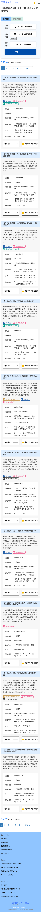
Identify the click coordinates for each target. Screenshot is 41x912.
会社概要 (4, 885)
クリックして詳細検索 (24, 27)
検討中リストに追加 (31, 144)
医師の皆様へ (5, 846)
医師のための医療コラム (9, 871)
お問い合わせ (5, 853)
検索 (16, 52)
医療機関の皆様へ (7, 850)
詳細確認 (7, 144)
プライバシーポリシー (8, 893)
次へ (22, 68)
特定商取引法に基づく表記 (10, 896)
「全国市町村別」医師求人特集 (11, 864)
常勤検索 (4, 838)
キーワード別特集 (7, 875)
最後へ (28, 68)
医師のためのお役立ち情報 (10, 867)
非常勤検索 (17, 19)
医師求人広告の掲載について (10, 889)
